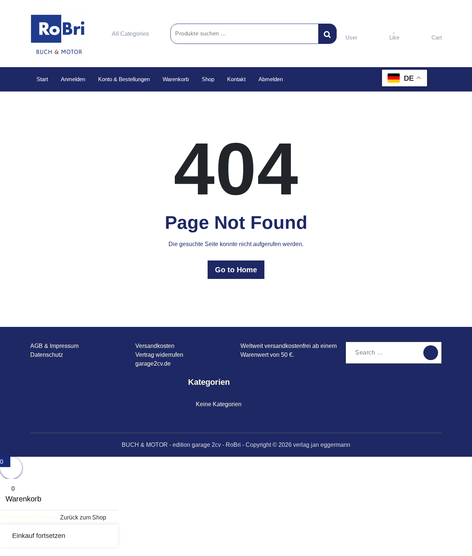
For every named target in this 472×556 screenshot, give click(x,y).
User (351, 37)
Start (42, 79)
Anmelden (73, 79)
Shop (208, 79)
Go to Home (236, 270)
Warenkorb (176, 79)
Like (394, 37)
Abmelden (270, 79)
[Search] (430, 352)
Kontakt (236, 79)
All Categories (130, 34)
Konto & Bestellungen (124, 79)
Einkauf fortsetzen (38, 535)
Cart (436, 37)
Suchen (327, 34)
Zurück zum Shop (83, 517)
